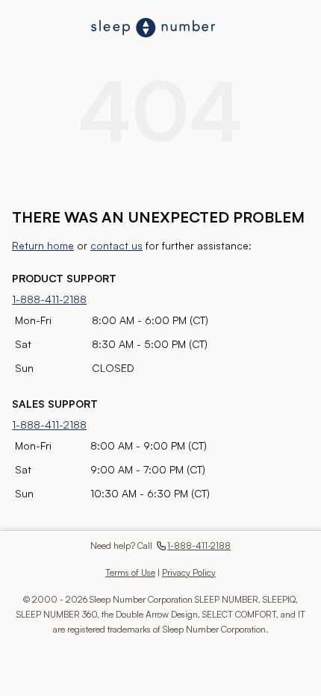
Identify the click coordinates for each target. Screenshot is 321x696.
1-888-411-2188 (49, 299)
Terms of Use (130, 572)
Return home (43, 245)
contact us (116, 245)
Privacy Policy (189, 572)
